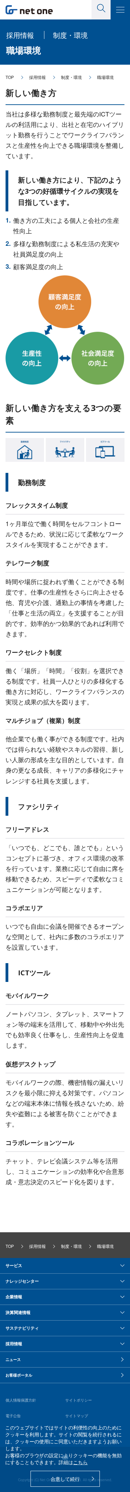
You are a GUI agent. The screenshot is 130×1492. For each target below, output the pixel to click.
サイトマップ (76, 1415)
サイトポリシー (78, 1400)
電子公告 (13, 1415)
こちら (80, 1462)
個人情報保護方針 (21, 1400)
